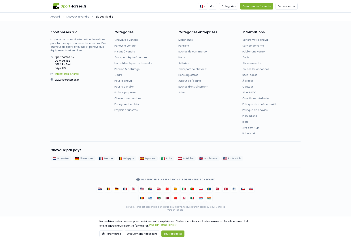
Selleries (183, 63)
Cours (118, 75)
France (108, 158)
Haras (182, 57)
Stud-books (249, 75)
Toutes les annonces (255, 69)
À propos (248, 81)
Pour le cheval (123, 81)
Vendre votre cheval (255, 40)
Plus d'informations (161, 225)
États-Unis (234, 158)
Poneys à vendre (125, 46)
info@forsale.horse (67, 74)
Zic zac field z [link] (104, 16)
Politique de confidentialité (259, 104)
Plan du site (249, 116)
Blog (245, 122)
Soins (181, 92)
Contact (247, 86)
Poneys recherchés (126, 104)
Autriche (188, 158)
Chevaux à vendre (77, 16)
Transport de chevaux (192, 69)
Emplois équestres (126, 110)
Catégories (229, 6)
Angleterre (211, 158)
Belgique (128, 158)
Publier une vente (253, 51)
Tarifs (246, 57)
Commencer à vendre (256, 6)
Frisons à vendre (124, 51)
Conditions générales (255, 98)
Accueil (55, 16)
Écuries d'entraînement (193, 86)
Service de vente (253, 46)
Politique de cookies (255, 110)
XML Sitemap (250, 127)
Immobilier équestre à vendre (133, 63)
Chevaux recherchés (127, 98)
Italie (169, 158)
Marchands (185, 40)
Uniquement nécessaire (142, 234)
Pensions (184, 46)
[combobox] (203, 6)
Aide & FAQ (249, 92)
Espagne (150, 158)
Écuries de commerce (192, 51)
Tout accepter (173, 234)
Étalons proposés (125, 92)
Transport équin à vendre (130, 57)
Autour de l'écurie (189, 81)
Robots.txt (248, 133)
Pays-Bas (63, 158)
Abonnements (251, 63)
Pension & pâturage (127, 69)
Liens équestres (188, 75)
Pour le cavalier (124, 86)
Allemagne (86, 158)
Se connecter (286, 6)
